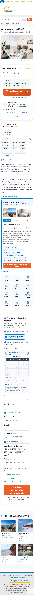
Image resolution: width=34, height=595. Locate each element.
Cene (27, 220)
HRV (22, 452)
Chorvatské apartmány (17, 592)
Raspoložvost (18, 220)
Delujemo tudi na (8, 584)
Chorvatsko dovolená (10, 586)
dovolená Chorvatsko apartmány (21, 584)
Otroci (9, 404)
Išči (30, 19)
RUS (16, 452)
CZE (6, 449)
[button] (17, 126)
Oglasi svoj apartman (20, 581)
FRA (11, 452)
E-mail (7, 425)
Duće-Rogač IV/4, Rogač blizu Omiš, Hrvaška (17, 32)
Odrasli (7, 396)
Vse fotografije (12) (27, 61)
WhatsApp (11, 112)
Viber (25, 112)
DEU (17, 449)
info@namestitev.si (19, 577)
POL (6, 455)
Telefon (11, 433)
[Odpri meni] (2, 1)
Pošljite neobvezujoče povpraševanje (17, 490)
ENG (11, 449)
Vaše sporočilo (13, 459)
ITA (22, 449)
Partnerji (14, 590)
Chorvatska (20, 586)
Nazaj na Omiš (7, 132)
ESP (6, 452)
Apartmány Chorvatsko (22, 590)
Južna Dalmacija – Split (7, 23)
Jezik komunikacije (15, 446)
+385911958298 (10, 109)
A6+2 (15, 73)
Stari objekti (8, 590)
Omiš (17, 23)
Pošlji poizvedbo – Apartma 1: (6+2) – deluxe (18, 265)
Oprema (8, 220)
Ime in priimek (9, 417)
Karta (17, 116)
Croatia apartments (17, 588)
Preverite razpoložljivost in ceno (18, 92)
